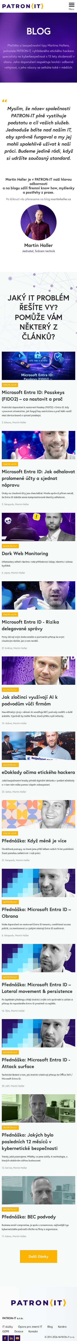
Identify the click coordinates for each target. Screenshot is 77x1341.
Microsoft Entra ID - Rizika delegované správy (30, 625)
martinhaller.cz (61, 199)
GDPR (5, 1331)
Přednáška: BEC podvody (29, 1216)
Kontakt (33, 1331)
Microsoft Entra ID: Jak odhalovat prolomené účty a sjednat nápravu (38, 478)
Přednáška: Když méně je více (34, 840)
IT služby (7, 1326)
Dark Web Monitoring (25, 553)
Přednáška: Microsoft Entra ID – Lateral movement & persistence (37, 987)
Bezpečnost (10, 546)
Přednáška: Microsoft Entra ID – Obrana (36, 912)
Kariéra (62, 1326)
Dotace (18, 1331)
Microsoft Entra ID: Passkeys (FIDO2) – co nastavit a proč (33, 395)
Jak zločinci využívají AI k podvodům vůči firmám (30, 700)
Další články (38, 1256)
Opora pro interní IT (30, 1326)
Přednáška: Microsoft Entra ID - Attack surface (36, 1062)
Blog (50, 1326)
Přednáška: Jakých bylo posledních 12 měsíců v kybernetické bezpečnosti (30, 1141)
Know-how (9, 385)
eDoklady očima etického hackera (38, 772)
